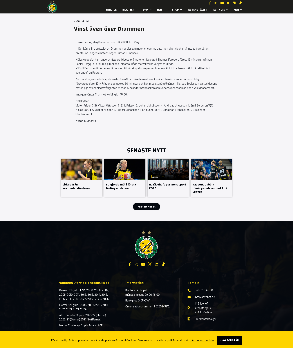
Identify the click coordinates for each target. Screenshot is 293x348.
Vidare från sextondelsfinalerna (76, 186)
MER (236, 9)
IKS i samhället (197, 9)
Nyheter (111, 9)
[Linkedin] (234, 3)
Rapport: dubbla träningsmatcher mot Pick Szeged (209, 188)
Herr (160, 9)
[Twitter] (228, 3)
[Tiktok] (240, 3)
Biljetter (128, 9)
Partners (219, 9)
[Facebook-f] (210, 3)
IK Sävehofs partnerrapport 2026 (167, 186)
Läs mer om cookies (202, 340)
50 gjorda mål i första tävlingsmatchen (121, 186)
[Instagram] (216, 3)
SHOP (175, 9)
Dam (145, 9)
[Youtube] (222, 3)
